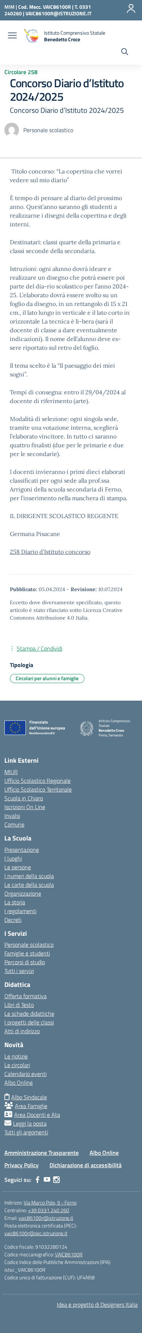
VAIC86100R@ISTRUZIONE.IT (58, 13)
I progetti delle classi (29, 1022)
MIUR (11, 771)
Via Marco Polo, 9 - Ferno (50, 1202)
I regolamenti (20, 911)
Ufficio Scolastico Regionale (37, 780)
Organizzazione (22, 893)
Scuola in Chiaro (23, 798)
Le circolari (17, 1065)
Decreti (12, 919)
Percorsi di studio (24, 962)
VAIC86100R (69, 1254)
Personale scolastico (29, 944)
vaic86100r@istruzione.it (46, 1218)
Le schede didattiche (29, 1013)
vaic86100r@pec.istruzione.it (35, 1233)
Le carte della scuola (29, 884)
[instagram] (56, 1179)
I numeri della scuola (29, 876)
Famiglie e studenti (27, 953)
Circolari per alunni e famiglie (47, 678)
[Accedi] (131, 8)
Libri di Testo (19, 1004)
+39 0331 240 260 (48, 1210)
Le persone (17, 867)
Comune (14, 824)
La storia (14, 902)
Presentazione (21, 849)
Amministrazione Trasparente (41, 1152)
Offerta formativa (25, 996)
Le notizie (16, 1056)
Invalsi (12, 815)
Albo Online (18, 1082)
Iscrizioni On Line (24, 807)
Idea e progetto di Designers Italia (97, 1304)
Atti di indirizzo (22, 1031)
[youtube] (47, 1179)
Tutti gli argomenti (26, 1132)
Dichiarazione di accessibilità (86, 1165)
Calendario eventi (25, 1073)
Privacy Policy (21, 1165)
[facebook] (37, 1179)
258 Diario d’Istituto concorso (50, 551)
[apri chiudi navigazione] (12, 36)
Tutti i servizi (19, 970)
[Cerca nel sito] (124, 52)
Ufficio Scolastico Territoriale (38, 789)
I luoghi (13, 858)
